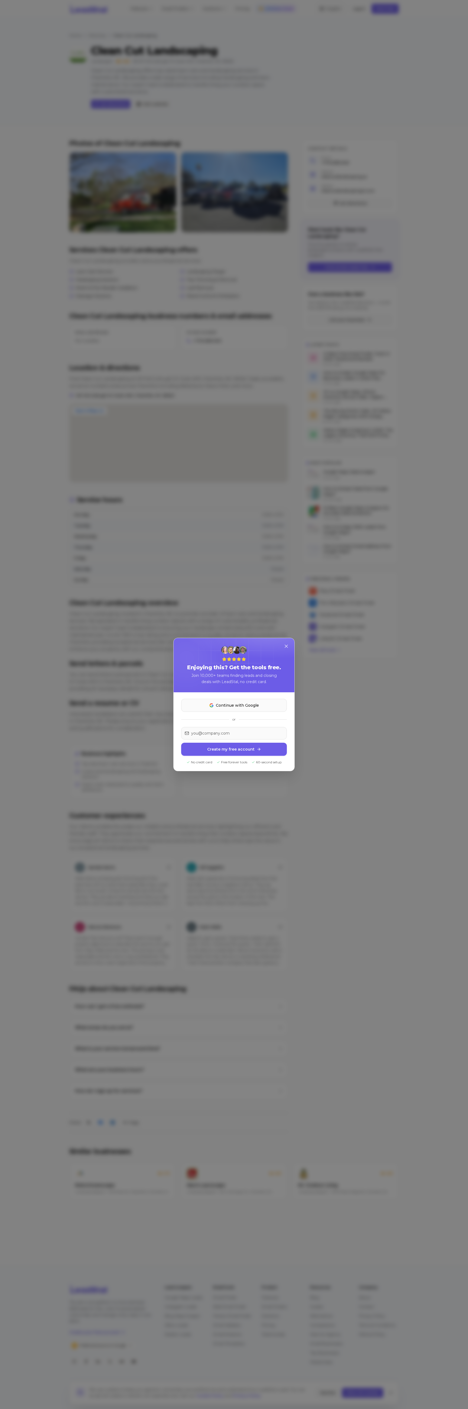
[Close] (286, 646)
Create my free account (231, 749)
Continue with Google (237, 705)
